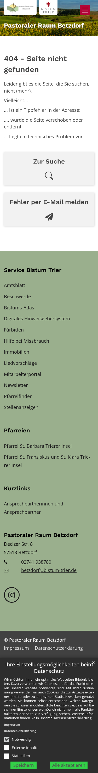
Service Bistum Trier (32, 270)
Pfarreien (17, 430)
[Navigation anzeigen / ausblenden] (85, 10)
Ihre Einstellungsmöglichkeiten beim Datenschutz (49, 667)
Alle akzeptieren (68, 765)
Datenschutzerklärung (72, 718)
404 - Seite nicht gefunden (35, 64)
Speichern (23, 765)
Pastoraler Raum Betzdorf (41, 535)
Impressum (12, 724)
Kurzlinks (17, 488)
